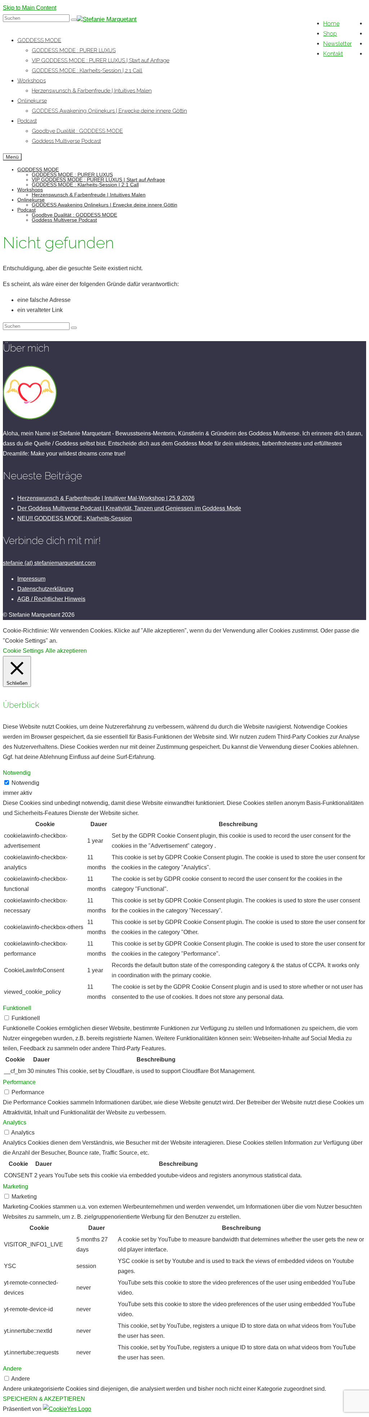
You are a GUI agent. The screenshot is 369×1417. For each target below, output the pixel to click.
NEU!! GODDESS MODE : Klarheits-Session (74, 518)
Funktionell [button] (17, 1008)
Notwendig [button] (17, 773)
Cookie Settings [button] (23, 651)
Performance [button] (19, 1082)
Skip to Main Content (29, 8)
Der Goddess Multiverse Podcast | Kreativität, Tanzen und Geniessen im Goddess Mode (129, 508)
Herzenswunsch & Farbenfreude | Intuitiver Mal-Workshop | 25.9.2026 (106, 498)
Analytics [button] (14, 1122)
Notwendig (25, 783)
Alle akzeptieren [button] (66, 651)
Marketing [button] (15, 1186)
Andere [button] (12, 1369)
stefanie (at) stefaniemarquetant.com (49, 563)
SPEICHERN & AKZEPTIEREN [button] (44, 1399)
